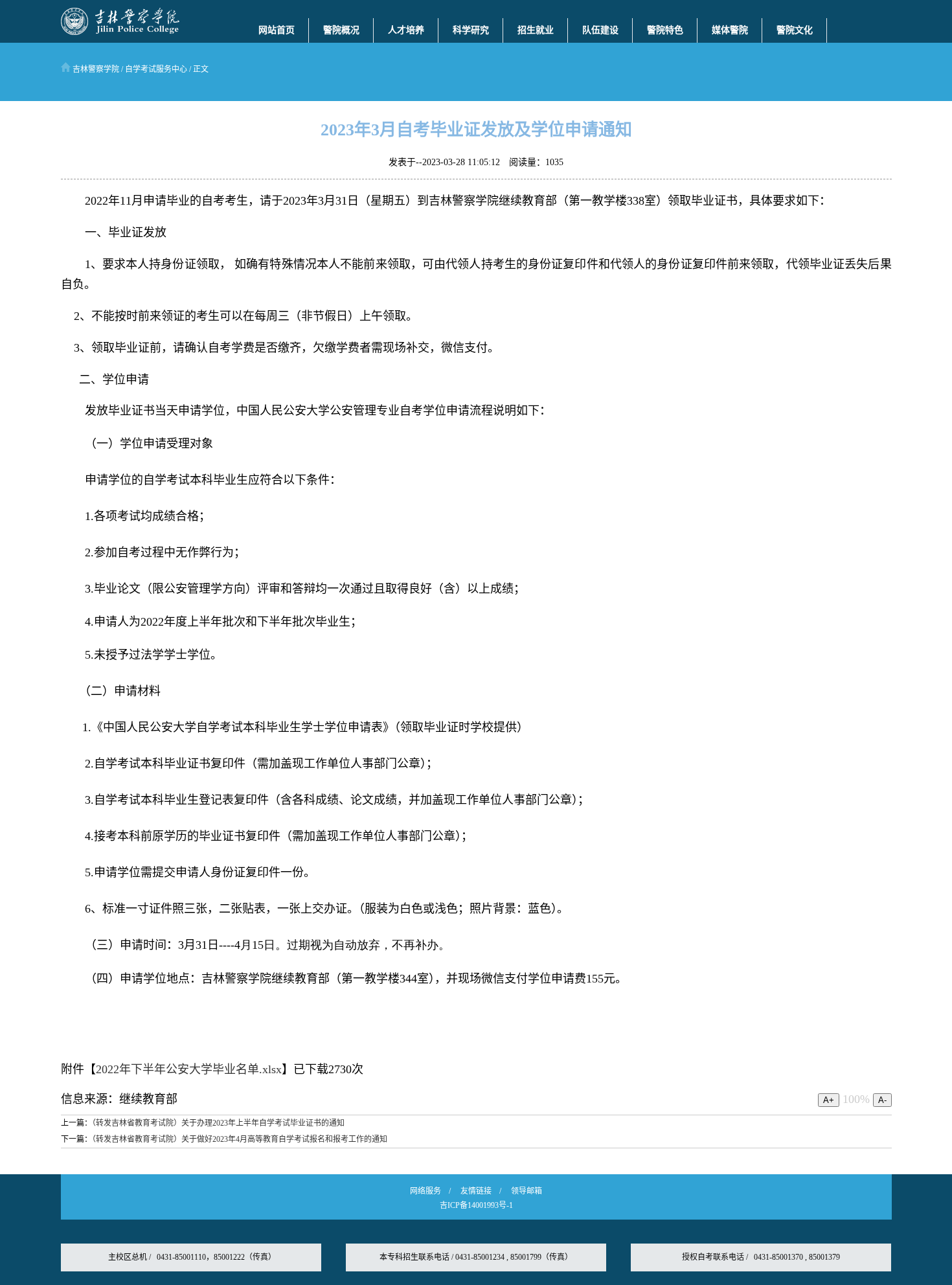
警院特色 (665, 30)
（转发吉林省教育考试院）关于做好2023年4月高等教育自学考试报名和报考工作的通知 (239, 1139)
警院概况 (341, 30)
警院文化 (794, 30)
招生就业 (535, 30)
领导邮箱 (526, 1191)
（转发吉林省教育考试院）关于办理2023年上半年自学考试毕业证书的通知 (218, 1123)
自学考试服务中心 (156, 69)
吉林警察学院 (95, 69)
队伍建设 (600, 30)
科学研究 (471, 30)
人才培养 (406, 30)
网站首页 (276, 30)
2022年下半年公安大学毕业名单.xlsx (189, 1069)
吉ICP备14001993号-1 (476, 1205)
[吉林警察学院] (120, 32)
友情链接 (476, 1191)
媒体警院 (730, 30)
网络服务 (425, 1191)
